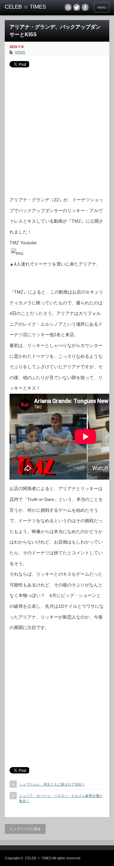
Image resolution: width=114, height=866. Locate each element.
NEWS (20, 52)
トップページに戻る (25, 829)
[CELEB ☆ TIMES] (27, 7)
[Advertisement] (57, 129)
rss (68, 7)
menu (101, 7)
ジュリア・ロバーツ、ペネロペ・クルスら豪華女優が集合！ (61, 798)
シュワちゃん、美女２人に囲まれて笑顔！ (52, 784)
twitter (76, 7)
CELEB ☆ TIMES (38, 858)
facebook (85, 7)
